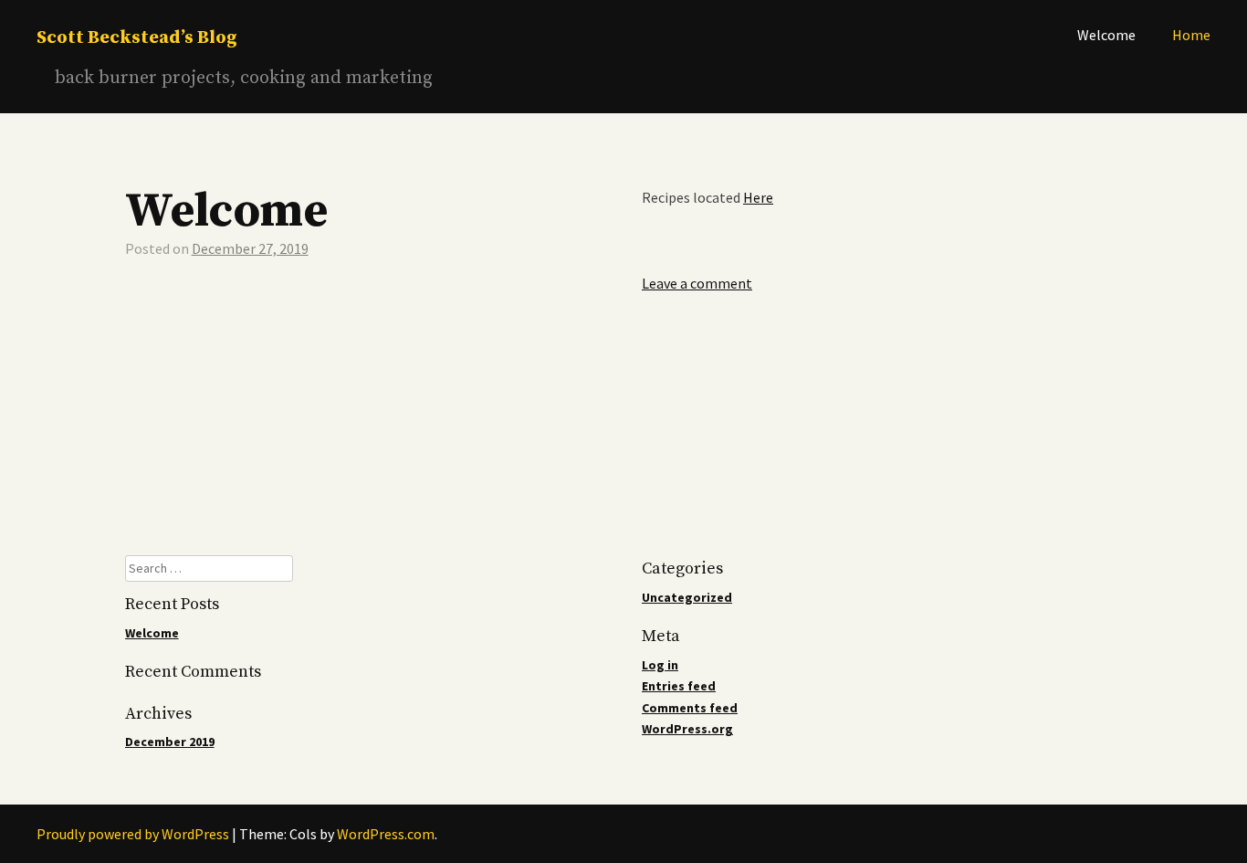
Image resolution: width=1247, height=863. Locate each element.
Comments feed (690, 708)
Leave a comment (697, 283)
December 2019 (170, 741)
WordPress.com (386, 834)
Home (1191, 35)
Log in (660, 665)
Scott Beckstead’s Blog (137, 37)
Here (758, 197)
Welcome (1106, 35)
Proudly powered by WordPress (133, 834)
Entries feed (679, 686)
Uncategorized (687, 597)
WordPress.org (687, 729)
